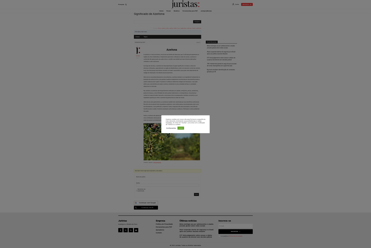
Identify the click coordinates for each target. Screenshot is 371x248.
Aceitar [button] (181, 128)
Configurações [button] (171, 128)
